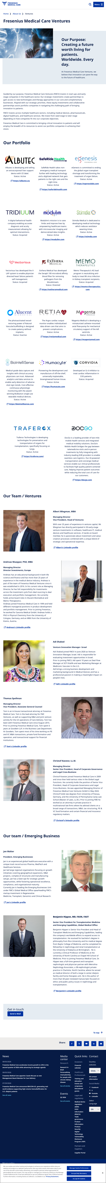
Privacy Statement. (52, 1176)
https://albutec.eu (21, 180)
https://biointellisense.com (21, 404)
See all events (65, 1101)
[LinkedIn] (93, 1043)
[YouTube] (86, 1043)
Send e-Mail (15, 1013)
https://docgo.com (83, 480)
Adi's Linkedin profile (65, 684)
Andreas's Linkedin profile (18, 627)
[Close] (102, 1173)
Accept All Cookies (79, 1179)
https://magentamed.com (88, 339)
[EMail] (101, 1043)
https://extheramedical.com (55, 289)
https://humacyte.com (54, 386)
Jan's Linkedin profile (16, 902)
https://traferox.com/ (34, 456)
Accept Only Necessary (79, 1173)
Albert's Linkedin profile (67, 547)
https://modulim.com (54, 239)
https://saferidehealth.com (54, 189)
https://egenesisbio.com (87, 183)
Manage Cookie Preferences (78, 1168)
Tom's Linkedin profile (16, 746)
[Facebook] (71, 1043)
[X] (79, 1043)
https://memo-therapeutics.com (88, 288)
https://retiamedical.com (54, 336)
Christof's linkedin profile (67, 820)
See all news (6, 1095)
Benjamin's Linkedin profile (68, 991)
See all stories (65, 1086)
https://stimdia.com (88, 236)
